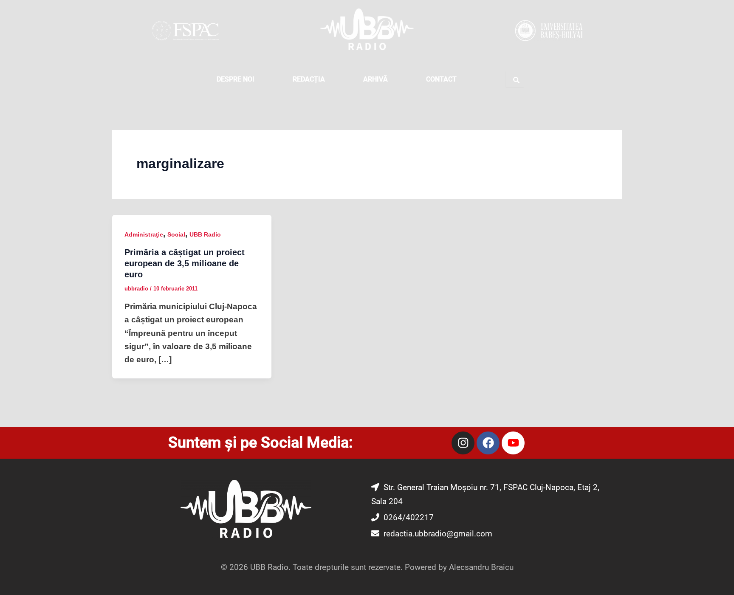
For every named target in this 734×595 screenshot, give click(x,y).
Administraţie (143, 234)
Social (176, 234)
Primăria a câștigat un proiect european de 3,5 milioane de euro (184, 263)
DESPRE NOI (235, 79)
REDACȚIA (309, 79)
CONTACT (441, 79)
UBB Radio (205, 234)
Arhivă (375, 79)
